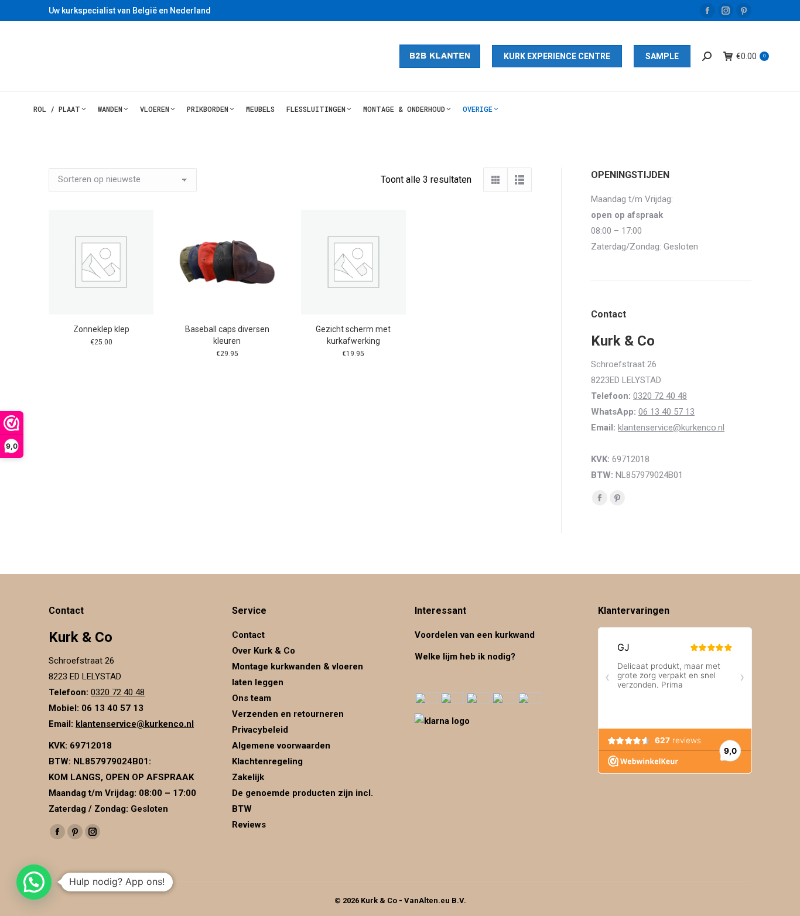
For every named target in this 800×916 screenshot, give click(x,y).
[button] (34, 882)
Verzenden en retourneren (288, 714)
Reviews (249, 824)
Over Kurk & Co (263, 650)
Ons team (251, 698)
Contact (248, 635)
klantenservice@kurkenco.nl (671, 427)
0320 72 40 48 (660, 396)
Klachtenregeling (267, 761)
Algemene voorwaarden (281, 745)
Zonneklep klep (101, 329)
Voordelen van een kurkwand (475, 635)
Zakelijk (248, 777)
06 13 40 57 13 (666, 411)
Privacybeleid (261, 729)
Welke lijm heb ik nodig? (465, 656)
